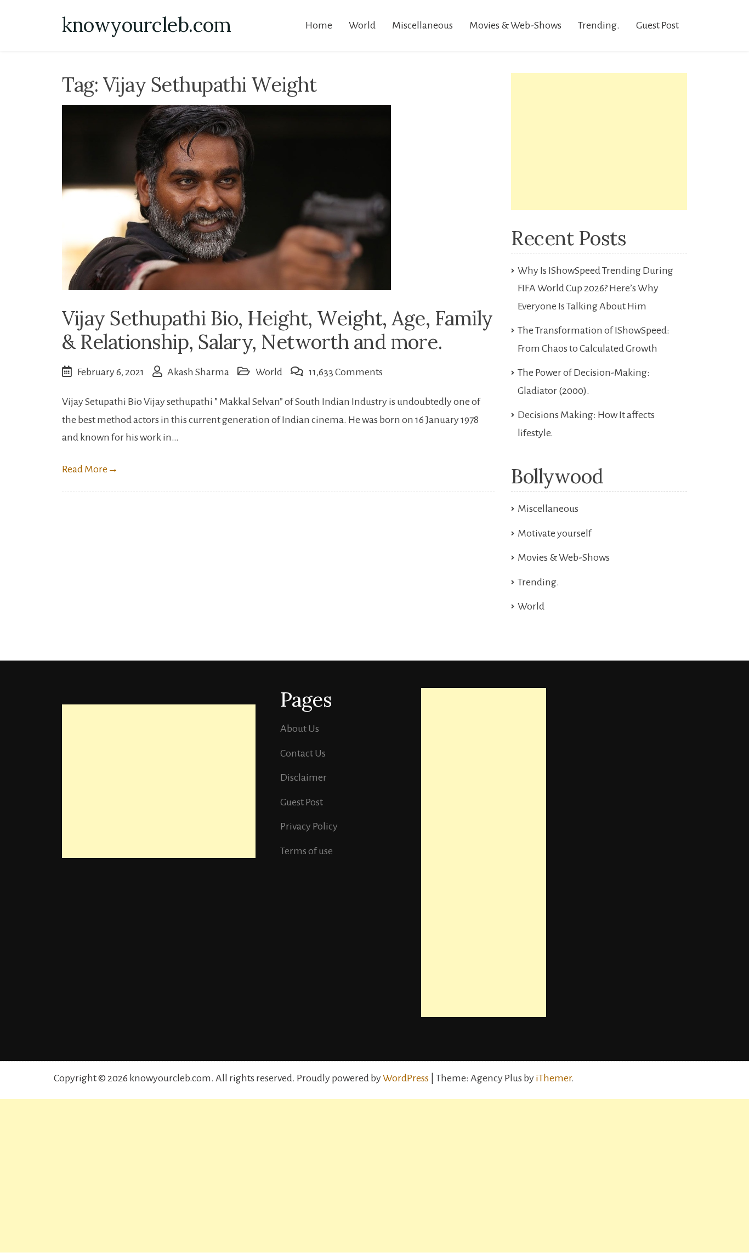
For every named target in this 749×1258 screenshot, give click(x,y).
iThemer (553, 1078)
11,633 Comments (346, 371)
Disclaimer (303, 777)
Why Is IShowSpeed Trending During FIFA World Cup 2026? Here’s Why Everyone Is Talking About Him (595, 288)
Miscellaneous (422, 25)
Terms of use (306, 850)
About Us (299, 728)
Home (318, 25)
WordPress (406, 1078)
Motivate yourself (555, 533)
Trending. (599, 25)
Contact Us (303, 753)
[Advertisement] (599, 141)
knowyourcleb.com (146, 24)
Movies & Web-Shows (515, 25)
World (362, 25)
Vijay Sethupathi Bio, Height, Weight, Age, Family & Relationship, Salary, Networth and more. (277, 330)
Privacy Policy (309, 826)
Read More (90, 469)
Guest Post (657, 25)
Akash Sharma (198, 371)
